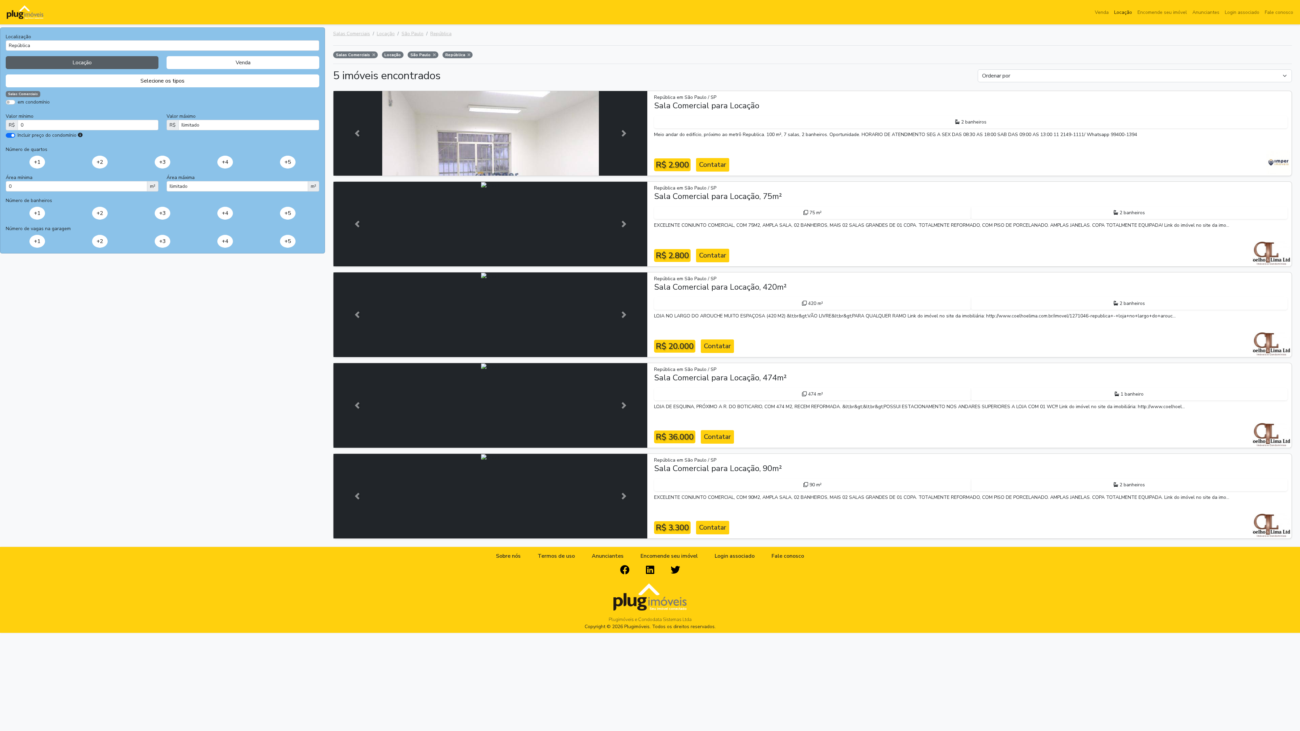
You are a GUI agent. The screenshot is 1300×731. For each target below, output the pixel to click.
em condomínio (34, 102)
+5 (287, 162)
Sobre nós (508, 556)
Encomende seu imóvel (1162, 12)
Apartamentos (38, 112)
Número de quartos (26, 149)
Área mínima (19, 177)
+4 (225, 162)
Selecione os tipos (162, 81)
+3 (162, 162)
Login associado (1242, 12)
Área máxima (181, 177)
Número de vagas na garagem (38, 228)
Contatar (712, 164)
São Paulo (413, 33)
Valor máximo (181, 116)
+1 (37, 162)
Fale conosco (1279, 12)
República (441, 33)
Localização (18, 37)
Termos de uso (556, 556)
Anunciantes (1205, 12)
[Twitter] (675, 570)
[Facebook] (625, 570)
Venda (1102, 12)
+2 (99, 162)
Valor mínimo (20, 116)
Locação (1123, 12)
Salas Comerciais (351, 33)
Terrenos (186, 112)
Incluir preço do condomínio (47, 135)
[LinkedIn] (650, 570)
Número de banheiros (29, 200)
